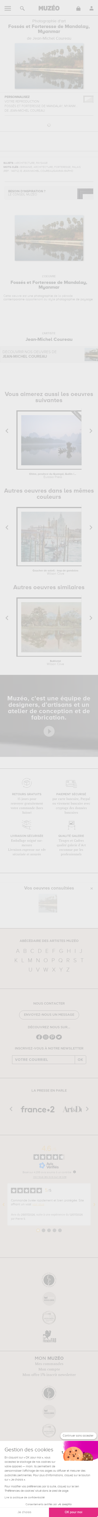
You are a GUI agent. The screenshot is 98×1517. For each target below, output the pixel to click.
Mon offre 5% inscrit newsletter (49, 1375)
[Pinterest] (52, 1039)
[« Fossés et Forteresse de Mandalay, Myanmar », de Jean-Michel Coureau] (48, 903)
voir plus (38, 1204)
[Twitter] (59, 1039)
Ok (80, 1060)
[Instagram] (45, 1039)
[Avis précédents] (3, 1204)
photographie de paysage (74, 299)
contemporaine (14, 299)
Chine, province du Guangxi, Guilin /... (52, 476)
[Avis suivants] (94, 1204)
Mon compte (49, 1369)
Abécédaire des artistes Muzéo (49, 941)
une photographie (40, 296)
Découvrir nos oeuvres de (30, 354)
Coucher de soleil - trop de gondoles (55, 572)
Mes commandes (49, 1364)
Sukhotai (55, 663)
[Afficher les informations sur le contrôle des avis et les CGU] (74, 1172)
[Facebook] (39, 1039)
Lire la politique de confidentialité (25, 1497)
